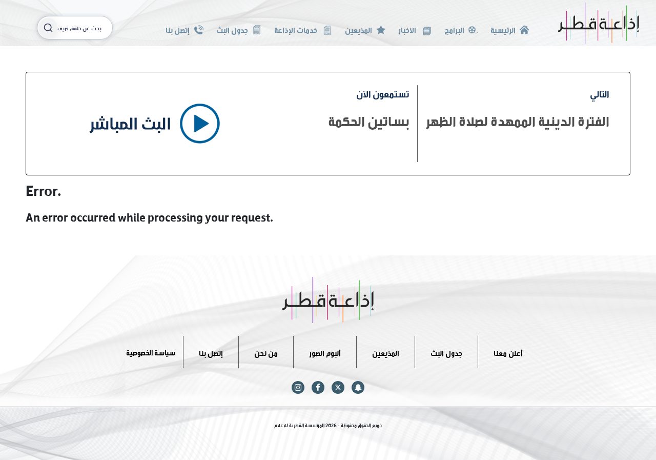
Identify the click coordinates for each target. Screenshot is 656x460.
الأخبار (408, 29)
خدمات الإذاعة (296, 29)
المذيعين (358, 29)
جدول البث (232, 29)
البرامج (454, 29)
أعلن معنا (508, 351)
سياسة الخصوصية (150, 351)
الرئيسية (503, 29)
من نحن (266, 351)
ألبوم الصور (325, 351)
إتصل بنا (178, 29)
